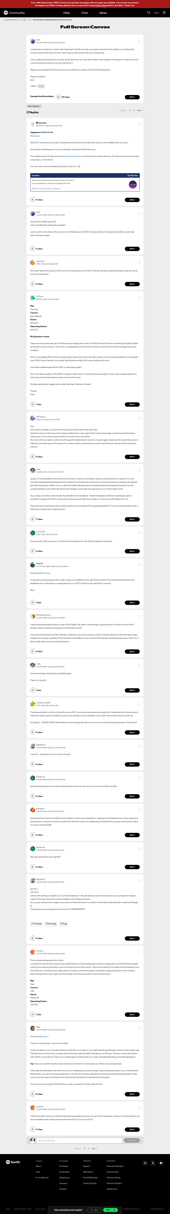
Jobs (38, 1171)
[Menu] (164, 12)
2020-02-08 (47, 132)
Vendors (63, 1189)
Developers (64, 1171)
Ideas (103, 13)
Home (17, 19)
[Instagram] (145, 1163)
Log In (156, 12)
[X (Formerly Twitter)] (153, 1163)
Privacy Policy (40, 1209)
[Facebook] (161, 1163)
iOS (29, 19)
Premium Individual (115, 1166)
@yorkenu (43, 1036)
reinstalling (58, 149)
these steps (101, 5)
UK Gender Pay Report (131, 1209)
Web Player (88, 1171)
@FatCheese (45, 573)
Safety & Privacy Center (22, 1209)
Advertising (64, 1177)
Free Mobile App (90, 1177)
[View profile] (32, 41)
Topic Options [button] (33, 106)
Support (86, 1166)
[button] (139, 41)
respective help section (74, 156)
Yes (108, 1210)
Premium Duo (113, 1171)
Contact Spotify (90, 1183)
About (38, 1166)
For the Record (42, 1177)
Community (17, 13)
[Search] (149, 12)
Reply (132, 97)
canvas (79, 1050)
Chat (84, 13)
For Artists (63, 1166)
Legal (8, 1209)
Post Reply (132, 1140)
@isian (37, 135)
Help (66, 13)
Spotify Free (112, 1189)
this (64, 1056)
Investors (63, 1183)
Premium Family (113, 1177)
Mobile (41, 86)
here (75, 166)
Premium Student (114, 1183)
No (96, 1210)
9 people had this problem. (42, 96)
